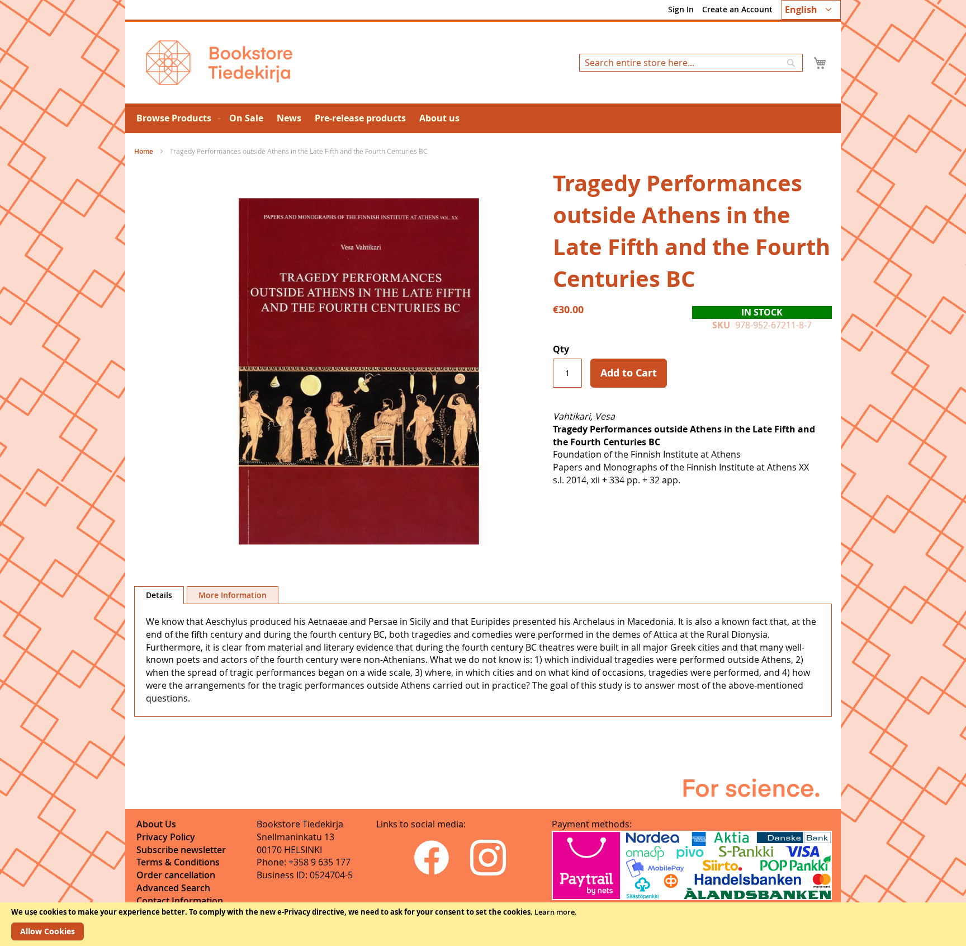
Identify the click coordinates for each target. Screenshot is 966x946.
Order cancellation (175, 875)
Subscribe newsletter (181, 850)
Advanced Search (173, 888)
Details (159, 595)
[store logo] (219, 62)
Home (143, 151)
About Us (156, 824)
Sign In (681, 9)
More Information (232, 595)
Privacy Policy (165, 837)
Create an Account (737, 9)
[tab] (159, 595)
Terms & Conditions (178, 862)
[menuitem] (176, 118)
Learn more (554, 912)
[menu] (483, 118)
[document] (483, 924)
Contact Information (179, 901)
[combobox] (691, 63)
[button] (811, 9)
